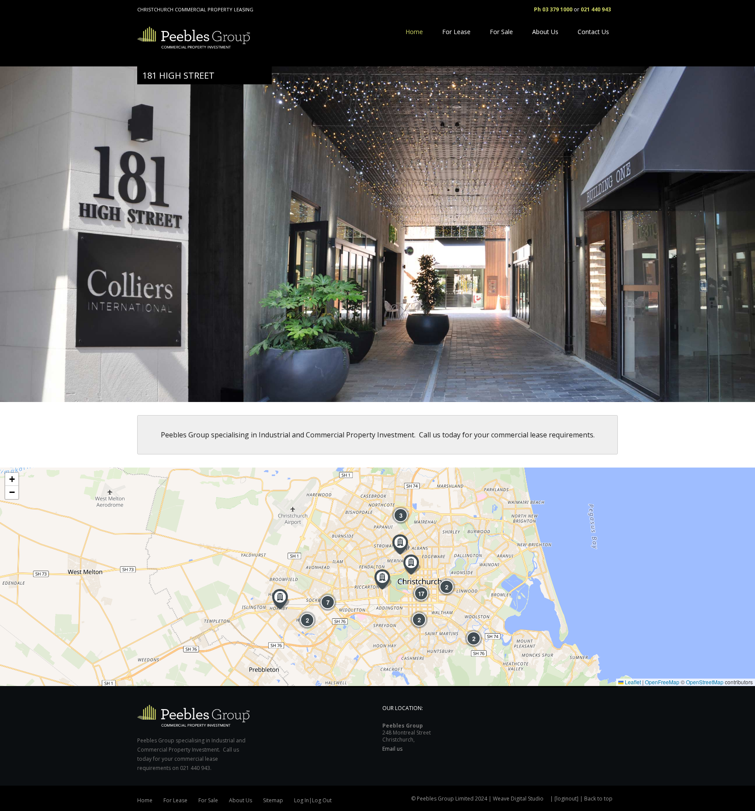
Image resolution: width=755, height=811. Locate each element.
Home (414, 32)
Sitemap (273, 800)
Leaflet (632, 682)
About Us (545, 32)
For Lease (456, 32)
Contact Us (593, 32)
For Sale (501, 32)
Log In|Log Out (313, 800)
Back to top (598, 798)
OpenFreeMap (662, 682)
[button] (281, 599)
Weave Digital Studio (518, 798)
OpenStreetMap (705, 682)
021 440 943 (596, 9)
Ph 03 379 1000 (553, 9)
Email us (392, 748)
